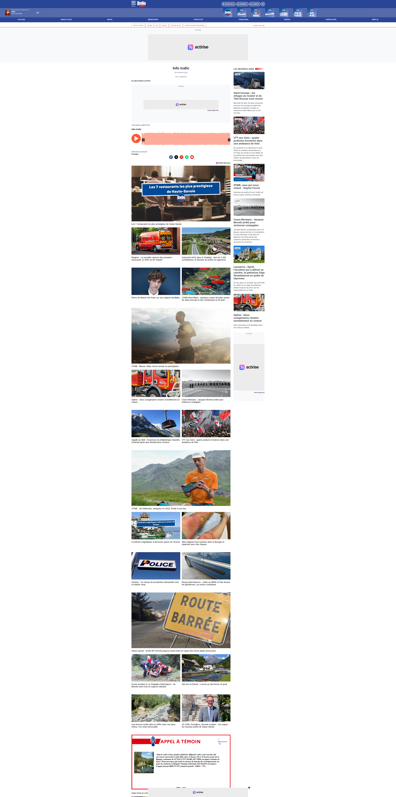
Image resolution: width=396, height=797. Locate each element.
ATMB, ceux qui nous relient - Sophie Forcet (247, 186)
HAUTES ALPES (176, 25)
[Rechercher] (263, 4)
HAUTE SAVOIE (138, 25)
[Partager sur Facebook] (170, 158)
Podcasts (198, 19)
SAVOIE (149, 25)
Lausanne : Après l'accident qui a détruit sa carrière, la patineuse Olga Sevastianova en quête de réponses (249, 272)
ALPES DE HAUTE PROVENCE (195, 25)
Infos (109, 19)
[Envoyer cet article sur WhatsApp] (186, 158)
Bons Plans (66, 19)
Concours (243, 19)
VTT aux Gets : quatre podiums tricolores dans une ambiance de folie (248, 140)
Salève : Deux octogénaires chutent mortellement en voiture (248, 318)
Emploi (375, 19)
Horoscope (331, 19)
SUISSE (164, 25)
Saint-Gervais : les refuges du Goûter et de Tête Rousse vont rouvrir (248, 96)
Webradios (153, 19)
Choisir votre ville (259, 25)
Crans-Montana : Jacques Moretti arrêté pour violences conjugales (249, 222)
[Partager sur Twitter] (175, 158)
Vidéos (287, 19)
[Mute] (37, 12)
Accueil (21, 19)
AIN (157, 25)
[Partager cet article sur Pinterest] (181, 158)
